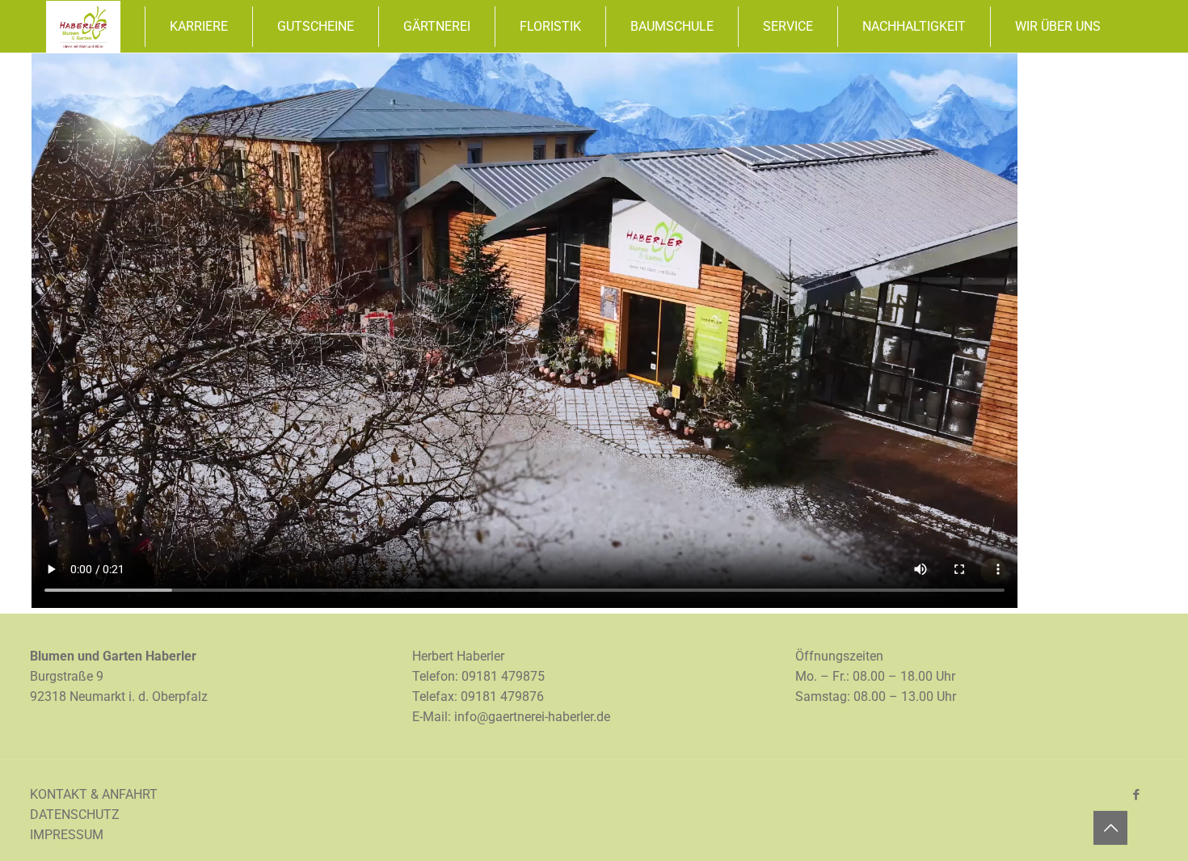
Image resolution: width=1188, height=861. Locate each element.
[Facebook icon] (1136, 794)
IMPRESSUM (66, 834)
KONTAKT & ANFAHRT (94, 794)
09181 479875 (503, 676)
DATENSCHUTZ (75, 814)
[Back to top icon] (1110, 828)
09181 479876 (502, 696)
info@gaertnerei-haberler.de (532, 716)
